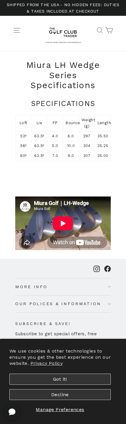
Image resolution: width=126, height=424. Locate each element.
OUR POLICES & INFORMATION (58, 303)
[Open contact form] (12, 412)
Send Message (63, 379)
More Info (31, 286)
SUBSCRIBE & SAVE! (43, 323)
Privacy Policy (46, 363)
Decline (60, 394)
